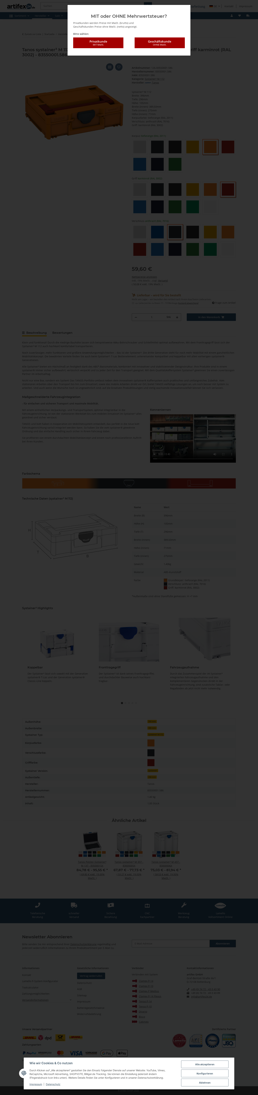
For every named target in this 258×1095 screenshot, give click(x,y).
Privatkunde (98, 42)
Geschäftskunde (159, 42)
